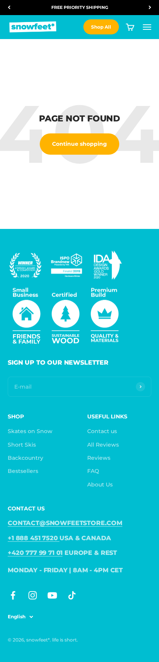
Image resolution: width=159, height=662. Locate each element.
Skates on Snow (30, 431)
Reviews (98, 457)
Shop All (101, 27)
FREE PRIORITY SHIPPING (79, 7)
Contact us (102, 431)
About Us (100, 484)
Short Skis (22, 444)
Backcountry (25, 457)
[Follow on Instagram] (32, 595)
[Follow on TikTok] (72, 595)
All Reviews (103, 444)
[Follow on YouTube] (52, 595)
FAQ (93, 470)
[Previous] (9, 7)
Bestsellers (23, 470)
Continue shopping (79, 143)
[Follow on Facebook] (13, 595)
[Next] (150, 7)
